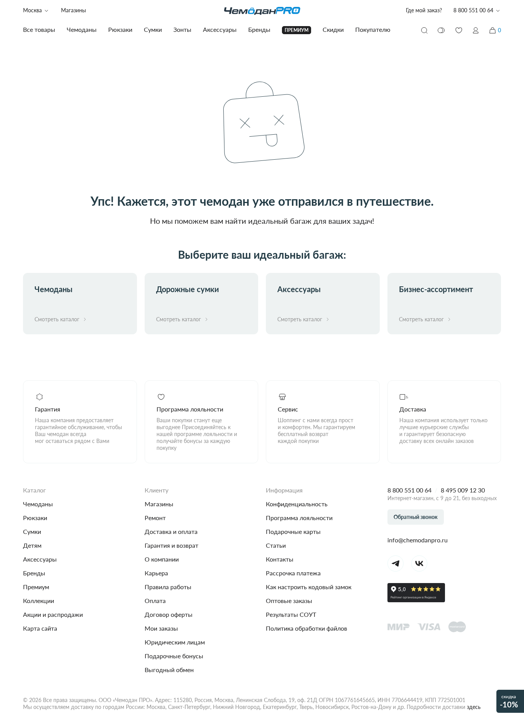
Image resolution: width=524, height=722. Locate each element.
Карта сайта (40, 628)
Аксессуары (40, 559)
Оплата (155, 600)
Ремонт (155, 517)
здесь (474, 707)
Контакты (279, 559)
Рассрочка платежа (293, 573)
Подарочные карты (293, 531)
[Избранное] (458, 30)
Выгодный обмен (169, 669)
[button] (475, 30)
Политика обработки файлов (306, 628)
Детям (32, 545)
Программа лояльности (299, 517)
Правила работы (168, 586)
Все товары (39, 29)
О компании (162, 559)
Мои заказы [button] (161, 628)
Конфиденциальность (297, 503)
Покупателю (373, 29)
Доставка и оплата (171, 531)
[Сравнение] (442, 30)
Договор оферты (169, 614)
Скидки (333, 29)
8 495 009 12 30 (463, 490)
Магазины (73, 10)
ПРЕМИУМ (296, 30)
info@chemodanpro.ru (417, 540)
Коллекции (38, 600)
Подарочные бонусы (174, 655)
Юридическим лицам (175, 642)
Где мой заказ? (424, 10)
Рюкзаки (35, 517)
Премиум (36, 586)
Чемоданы (38, 503)
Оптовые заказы (289, 600)
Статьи (276, 545)
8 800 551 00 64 (409, 490)
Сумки (32, 531)
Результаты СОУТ (291, 614)
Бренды (34, 573)
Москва (32, 10)
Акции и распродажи (53, 614)
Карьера (156, 573)
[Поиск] (424, 30)
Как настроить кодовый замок (308, 586)
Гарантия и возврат (171, 545)
